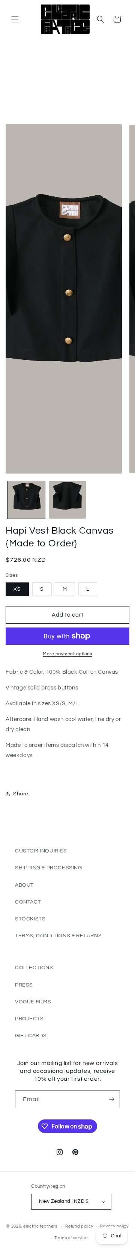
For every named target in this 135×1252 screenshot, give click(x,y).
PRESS (24, 985)
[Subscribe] (111, 1099)
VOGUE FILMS (33, 1002)
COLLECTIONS (34, 967)
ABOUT (24, 885)
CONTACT (28, 902)
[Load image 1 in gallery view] (26, 500)
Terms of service (70, 1238)
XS (17, 589)
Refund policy (79, 1226)
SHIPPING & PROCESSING (48, 867)
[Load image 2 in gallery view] (67, 500)
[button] (15, 19)
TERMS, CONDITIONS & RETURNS (58, 935)
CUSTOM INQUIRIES (41, 851)
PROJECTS (29, 1018)
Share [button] (20, 793)
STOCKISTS (30, 919)
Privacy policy (114, 1226)
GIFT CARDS (31, 1035)
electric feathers (40, 1226)
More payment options (67, 654)
